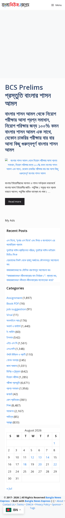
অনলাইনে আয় (13, 320)
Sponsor (56, 504)
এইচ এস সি (11, 343)
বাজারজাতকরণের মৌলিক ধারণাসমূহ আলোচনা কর (28, 270)
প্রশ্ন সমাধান (12, 388)
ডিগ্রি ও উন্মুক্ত (13, 371)
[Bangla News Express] (15, 5)
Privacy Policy (42, 504)
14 (47, 457)
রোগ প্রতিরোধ (12, 400)
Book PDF (12, 303)
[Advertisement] (32, 44)
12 (32, 457)
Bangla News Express (37, 501)
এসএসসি (10, 349)
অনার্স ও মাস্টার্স (13, 326)
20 (40, 464)
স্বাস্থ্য (9, 422)
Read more (14, 201)
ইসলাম (9, 337)
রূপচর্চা (9, 394)
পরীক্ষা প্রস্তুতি (13, 383)
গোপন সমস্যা (12, 360)
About (60, 501)
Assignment (14, 298)
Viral (9, 315)
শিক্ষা (8, 405)
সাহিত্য (9, 417)
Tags (32, 508)
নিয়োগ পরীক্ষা (12, 377)
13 (40, 457)
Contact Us (9, 504)
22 (55, 464)
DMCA (29, 504)
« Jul (9, 488)
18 (24, 464)
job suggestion (16, 309)
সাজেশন (10, 411)
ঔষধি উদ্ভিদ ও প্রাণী (16, 354)
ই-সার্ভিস (10, 332)
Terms (20, 504)
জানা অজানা (11, 366)
